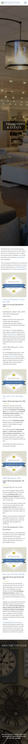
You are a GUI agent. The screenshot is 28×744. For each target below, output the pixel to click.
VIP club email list (21, 267)
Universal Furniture (11, 334)
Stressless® (16, 585)
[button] (25, 2)
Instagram (23, 269)
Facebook (15, 269)
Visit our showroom (14, 356)
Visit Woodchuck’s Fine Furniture (12, 622)
